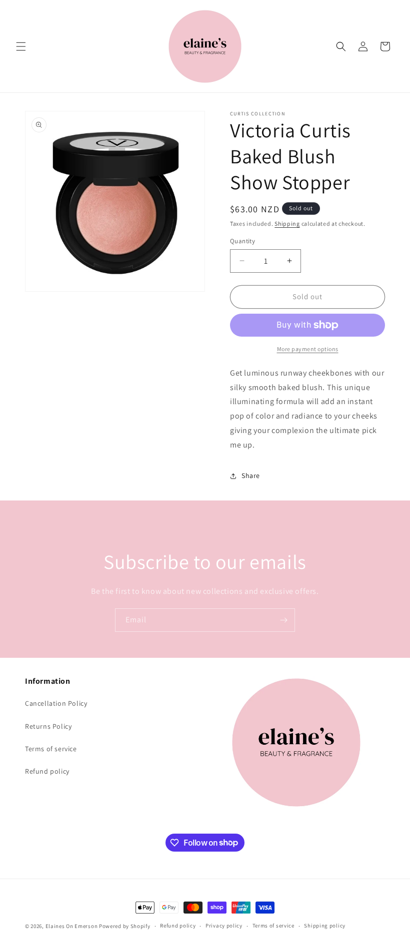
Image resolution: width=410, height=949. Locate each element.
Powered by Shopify (124, 926)
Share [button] (251, 475)
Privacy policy (224, 925)
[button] (21, 46)
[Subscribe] (283, 620)
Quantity (242, 241)
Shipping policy (325, 925)
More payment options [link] (307, 349)
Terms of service (51, 748)
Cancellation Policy (56, 703)
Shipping (287, 223)
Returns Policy (48, 726)
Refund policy (47, 771)
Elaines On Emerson (72, 926)
